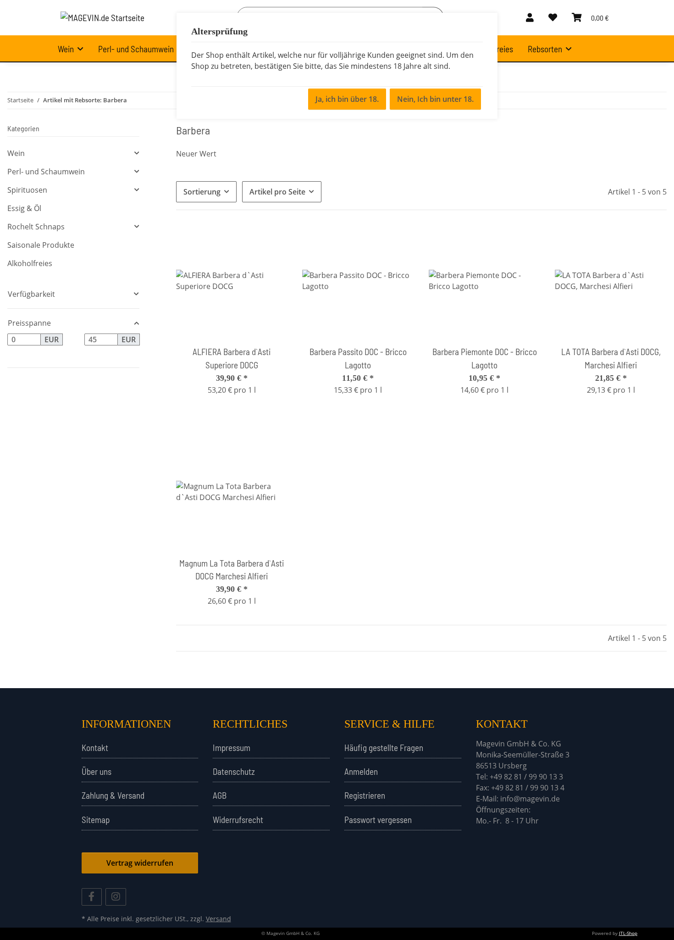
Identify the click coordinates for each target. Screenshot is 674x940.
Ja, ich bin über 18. (347, 99)
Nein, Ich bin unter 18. (435, 99)
